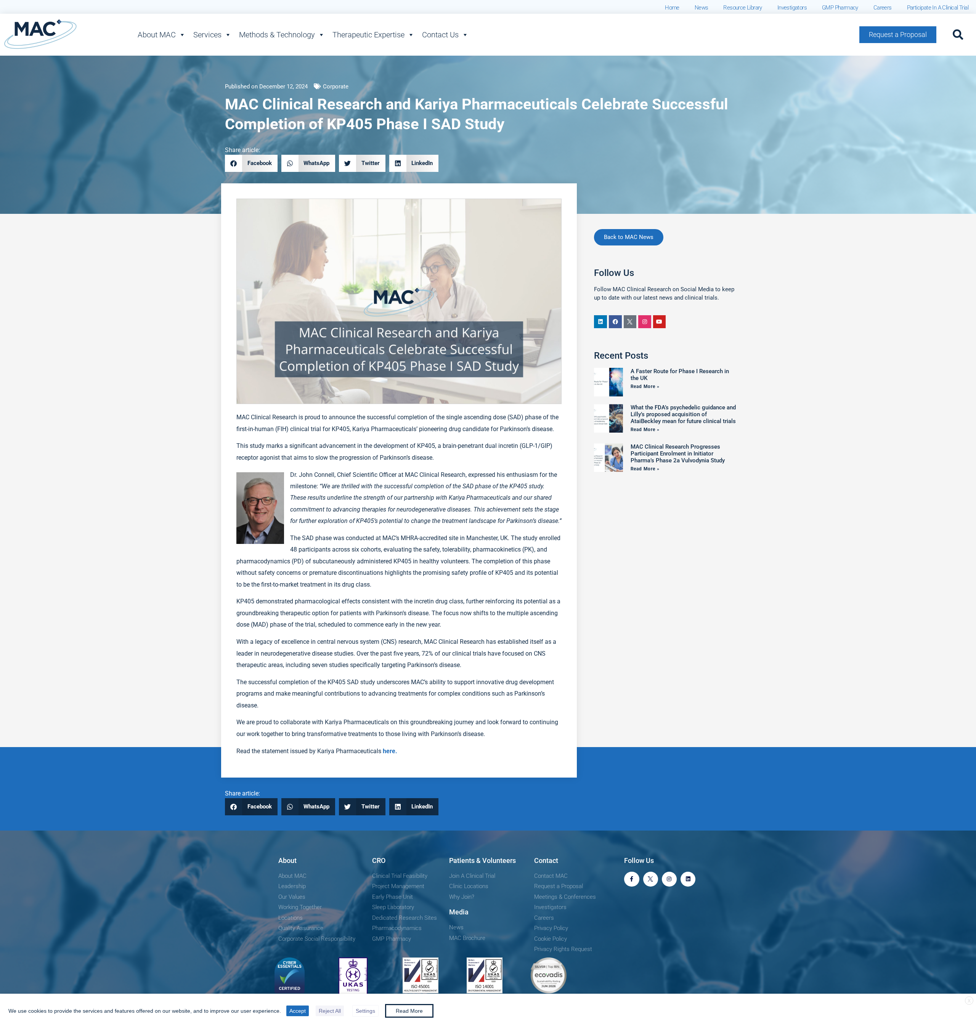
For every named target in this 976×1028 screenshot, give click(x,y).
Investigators (792, 7)
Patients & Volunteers (482, 860)
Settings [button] (365, 1011)
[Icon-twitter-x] (630, 321)
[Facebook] (615, 321)
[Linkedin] (600, 321)
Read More (409, 1011)
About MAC (157, 34)
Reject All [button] (330, 1011)
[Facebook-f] (631, 879)
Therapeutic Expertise (368, 34)
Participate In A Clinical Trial (937, 7)
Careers (882, 7)
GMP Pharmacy (840, 7)
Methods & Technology (277, 34)
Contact (546, 860)
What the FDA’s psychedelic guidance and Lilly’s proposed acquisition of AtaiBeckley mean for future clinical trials (683, 414)
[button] (958, 34)
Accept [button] (297, 1011)
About (287, 860)
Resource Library (742, 7)
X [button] (969, 1001)
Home (672, 7)
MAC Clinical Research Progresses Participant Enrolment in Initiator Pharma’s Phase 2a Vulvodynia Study (678, 453)
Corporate (335, 86)
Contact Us (440, 34)
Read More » (645, 386)
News (701, 7)
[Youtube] (659, 321)
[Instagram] (644, 321)
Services (207, 34)
